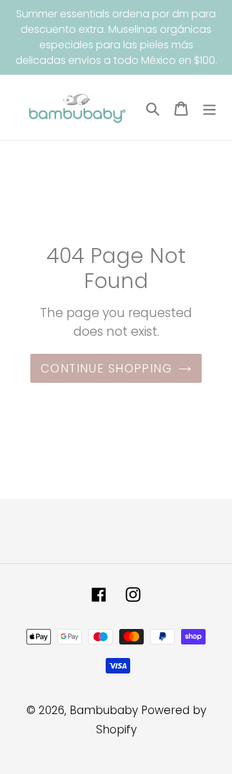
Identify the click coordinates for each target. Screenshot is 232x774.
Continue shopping (106, 368)
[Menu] (209, 108)
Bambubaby (104, 710)
